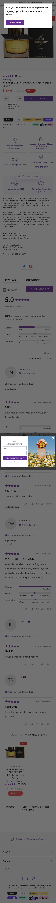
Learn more (15, 22)
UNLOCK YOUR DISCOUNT (15, 458)
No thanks (14, 462)
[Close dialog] (53, 438)
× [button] (50, 6)
